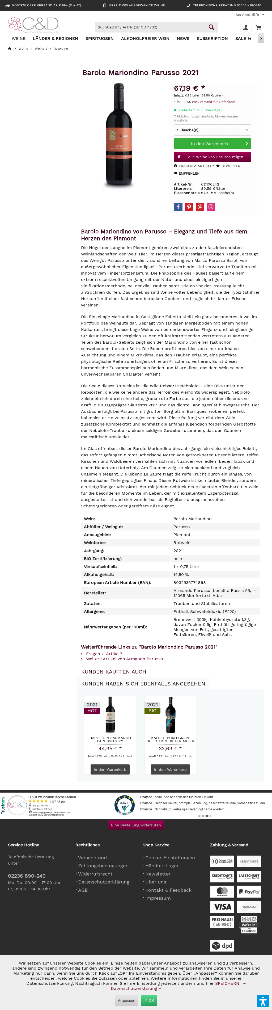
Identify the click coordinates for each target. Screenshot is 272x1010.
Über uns (155, 882)
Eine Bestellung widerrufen (136, 825)
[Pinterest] (189, 207)
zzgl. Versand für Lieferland (213, 102)
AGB (83, 890)
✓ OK (149, 1000)
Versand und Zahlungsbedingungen (103, 862)
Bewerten (230, 166)
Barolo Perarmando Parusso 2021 (110, 739)
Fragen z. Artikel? (196, 166)
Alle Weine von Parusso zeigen (215, 157)
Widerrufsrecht (95, 874)
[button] (263, 1001)
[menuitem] (248, 14)
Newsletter (158, 874)
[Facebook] (178, 207)
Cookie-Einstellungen (170, 857)
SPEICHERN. (228, 983)
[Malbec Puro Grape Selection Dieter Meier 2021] (170, 715)
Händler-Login (161, 865)
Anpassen (126, 1000)
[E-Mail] (200, 207)
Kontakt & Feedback (168, 890)
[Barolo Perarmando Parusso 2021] (110, 715)
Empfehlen (189, 173)
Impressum (158, 898)
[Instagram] (211, 207)
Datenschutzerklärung (103, 882)
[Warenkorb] (258, 27)
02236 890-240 (27, 876)
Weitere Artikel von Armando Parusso (124, 658)
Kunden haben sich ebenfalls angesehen (143, 683)
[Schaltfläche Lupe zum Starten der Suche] (211, 27)
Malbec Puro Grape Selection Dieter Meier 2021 (170, 739)
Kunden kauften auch (113, 671)
